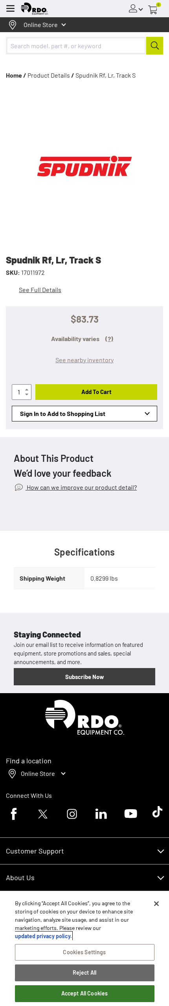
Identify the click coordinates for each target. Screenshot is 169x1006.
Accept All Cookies (84, 993)
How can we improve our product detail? (81, 487)
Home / (16, 75)
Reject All (84, 972)
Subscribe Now (84, 676)
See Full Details (40, 289)
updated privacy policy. (43, 936)
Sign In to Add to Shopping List (62, 413)
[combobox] (84, 45)
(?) (109, 338)
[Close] (156, 903)
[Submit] (154, 45)
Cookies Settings (84, 952)
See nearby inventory (84, 359)
